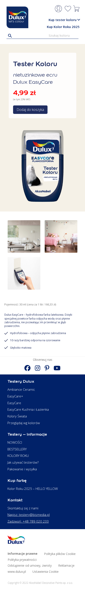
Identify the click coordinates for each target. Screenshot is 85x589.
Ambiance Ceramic (21, 389)
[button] (78, 19)
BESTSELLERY (17, 449)
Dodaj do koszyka (30, 109)
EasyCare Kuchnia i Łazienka (28, 409)
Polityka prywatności (22, 560)
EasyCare (14, 403)
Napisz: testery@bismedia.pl (28, 514)
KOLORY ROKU (18, 455)
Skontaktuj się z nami (22, 508)
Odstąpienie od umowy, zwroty (30, 565)
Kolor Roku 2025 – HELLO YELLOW (32, 488)
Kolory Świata (17, 416)
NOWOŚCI (14, 442)
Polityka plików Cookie (60, 554)
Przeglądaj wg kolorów (23, 423)
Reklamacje (66, 565)
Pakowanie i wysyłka (22, 469)
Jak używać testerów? (23, 462)
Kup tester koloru (62, 20)
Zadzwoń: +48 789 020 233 (28, 521)
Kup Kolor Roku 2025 (63, 27)
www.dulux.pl (17, 571)
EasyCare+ (15, 396)
